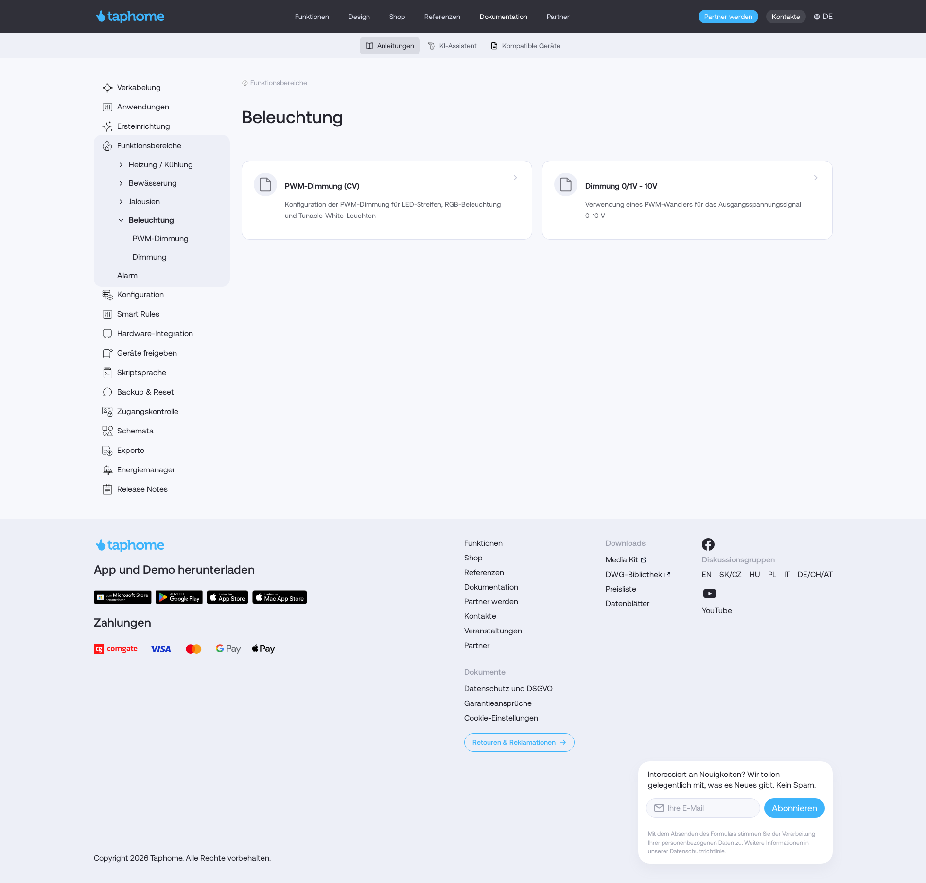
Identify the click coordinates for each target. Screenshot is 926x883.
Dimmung (150, 257)
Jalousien (144, 201)
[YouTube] (709, 593)
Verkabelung (139, 87)
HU (755, 574)
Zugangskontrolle (147, 411)
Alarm (127, 275)
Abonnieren (794, 808)
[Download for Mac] (279, 597)
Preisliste (621, 589)
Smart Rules (138, 314)
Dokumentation (503, 16)
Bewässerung (153, 183)
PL (772, 574)
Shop (397, 16)
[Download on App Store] (227, 597)
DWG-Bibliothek (634, 574)
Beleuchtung (151, 220)
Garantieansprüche (498, 703)
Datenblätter (627, 603)
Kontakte (786, 16)
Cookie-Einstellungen (501, 717)
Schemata (135, 430)
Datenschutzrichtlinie (697, 851)
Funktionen (312, 16)
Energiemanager (146, 469)
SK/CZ (730, 574)
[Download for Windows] (123, 597)
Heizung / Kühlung (161, 164)
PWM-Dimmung (161, 238)
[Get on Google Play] (179, 597)
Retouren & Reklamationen (514, 742)
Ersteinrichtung (143, 126)
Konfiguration (140, 294)
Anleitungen (395, 46)
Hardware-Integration (155, 333)
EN (707, 574)
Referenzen (442, 16)
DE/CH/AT (815, 574)
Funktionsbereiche (149, 145)
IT (787, 574)
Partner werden (728, 16)
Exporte (130, 450)
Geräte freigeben (147, 353)
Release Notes (142, 489)
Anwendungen (143, 106)
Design (359, 16)
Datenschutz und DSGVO (508, 688)
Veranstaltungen (493, 630)
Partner (558, 16)
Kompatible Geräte (531, 46)
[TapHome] (130, 16)
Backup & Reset (145, 391)
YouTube (717, 610)
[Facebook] (708, 544)
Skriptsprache (141, 372)
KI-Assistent (458, 46)
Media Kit (622, 559)
